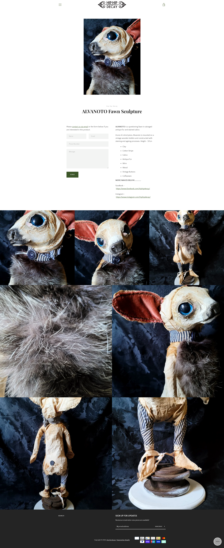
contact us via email (80, 127)
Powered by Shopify (123, 540)
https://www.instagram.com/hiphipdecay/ (133, 197)
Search (61, 516)
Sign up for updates (126, 516)
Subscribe (159, 526)
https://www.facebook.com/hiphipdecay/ (133, 189)
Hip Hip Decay (111, 540)
